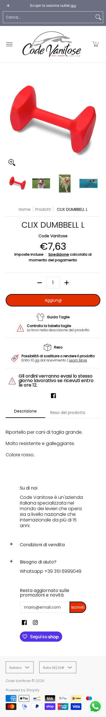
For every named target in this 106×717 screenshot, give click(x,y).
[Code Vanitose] (51, 44)
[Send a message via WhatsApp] (95, 706)
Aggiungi (53, 300)
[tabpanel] (53, 446)
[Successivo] (96, 121)
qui (73, 5)
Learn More (78, 360)
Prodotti (43, 209)
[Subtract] (39, 282)
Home (25, 209)
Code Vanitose (53, 236)
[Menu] (9, 44)
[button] (95, 44)
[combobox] (48, 17)
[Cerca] (98, 17)
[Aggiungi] (66, 282)
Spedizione (58, 254)
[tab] (25, 413)
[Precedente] (9, 121)
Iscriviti (78, 607)
